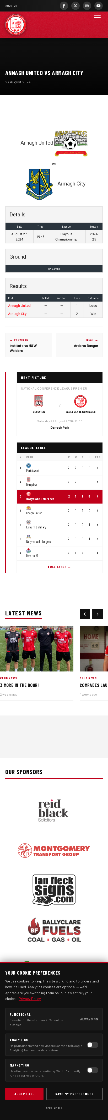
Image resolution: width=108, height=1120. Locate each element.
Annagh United (19, 306)
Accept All (24, 1093)
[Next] (97, 614)
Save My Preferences (74, 1093)
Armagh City (17, 314)
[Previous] (85, 614)
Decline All (54, 1108)
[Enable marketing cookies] (92, 1070)
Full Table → (59, 566)
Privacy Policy (30, 998)
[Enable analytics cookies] (92, 1045)
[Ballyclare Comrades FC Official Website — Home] (15, 25)
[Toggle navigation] (97, 25)
